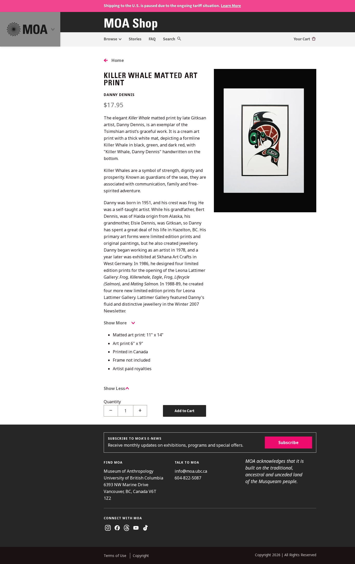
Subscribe (288, 442)
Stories (135, 39)
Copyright (141, 555)
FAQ (152, 39)
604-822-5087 (188, 478)
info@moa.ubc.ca (191, 471)
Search (169, 39)
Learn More (231, 6)
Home (117, 60)
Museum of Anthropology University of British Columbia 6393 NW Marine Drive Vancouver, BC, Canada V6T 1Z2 (133, 484)
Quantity (112, 402)
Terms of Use (115, 555)
